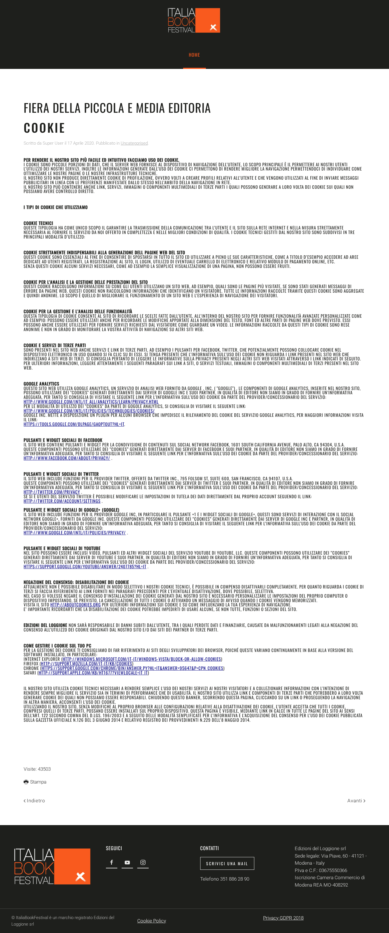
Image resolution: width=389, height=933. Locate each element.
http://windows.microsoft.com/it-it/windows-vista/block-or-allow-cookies (142, 659)
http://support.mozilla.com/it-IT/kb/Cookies (86, 663)
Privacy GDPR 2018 (283, 918)
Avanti (354, 800)
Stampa (38, 782)
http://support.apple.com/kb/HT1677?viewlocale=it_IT (93, 672)
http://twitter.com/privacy (52, 492)
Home (194, 54)
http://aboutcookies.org (75, 604)
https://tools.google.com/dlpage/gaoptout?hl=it (74, 424)
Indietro (36, 800)
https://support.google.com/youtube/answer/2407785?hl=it (85, 566)
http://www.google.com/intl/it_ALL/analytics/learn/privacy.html (91, 401)
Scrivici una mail (227, 863)
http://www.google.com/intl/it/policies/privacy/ (75, 532)
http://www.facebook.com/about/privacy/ (67, 458)
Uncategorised (134, 143)
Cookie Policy (151, 921)
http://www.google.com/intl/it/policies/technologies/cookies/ (89, 410)
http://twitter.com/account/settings (62, 501)
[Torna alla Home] (194, 20)
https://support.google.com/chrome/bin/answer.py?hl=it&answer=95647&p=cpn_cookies (132, 668)
